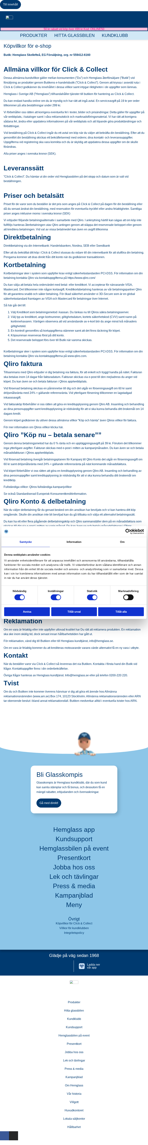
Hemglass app (74, 829)
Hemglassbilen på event (74, 848)
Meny (74, 905)
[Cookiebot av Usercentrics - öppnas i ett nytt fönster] (128, 531)
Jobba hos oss (74, 867)
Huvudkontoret (74, 1110)
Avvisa (27, 611)
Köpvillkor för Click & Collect (74, 923)
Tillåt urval (74, 611)
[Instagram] (65, 966)
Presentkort (74, 858)
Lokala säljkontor (74, 1118)
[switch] (56, 597)
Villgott (74, 1102)
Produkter (33, 35)
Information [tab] (74, 541)
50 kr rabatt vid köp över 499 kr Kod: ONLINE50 (74, 29)
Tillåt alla (121, 611)
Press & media (74, 886)
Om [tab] (122, 541)
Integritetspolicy (74, 932)
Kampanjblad (74, 895)
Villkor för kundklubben (74, 928)
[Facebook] (54, 966)
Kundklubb (115, 35)
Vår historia (74, 1093)
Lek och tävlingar (74, 876)
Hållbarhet (74, 1127)
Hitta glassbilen (74, 35)
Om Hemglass (74, 1085)
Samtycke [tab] (25, 541)
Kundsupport (74, 839)
